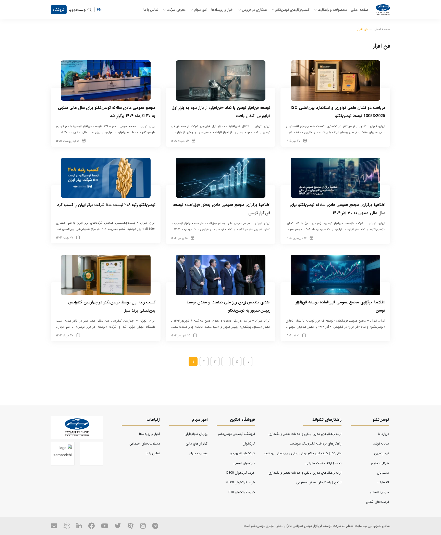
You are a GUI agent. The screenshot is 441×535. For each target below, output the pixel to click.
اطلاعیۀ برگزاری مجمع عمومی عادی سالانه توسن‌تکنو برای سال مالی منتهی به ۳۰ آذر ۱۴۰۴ (337, 209)
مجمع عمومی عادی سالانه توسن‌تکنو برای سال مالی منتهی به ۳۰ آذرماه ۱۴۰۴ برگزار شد (106, 112)
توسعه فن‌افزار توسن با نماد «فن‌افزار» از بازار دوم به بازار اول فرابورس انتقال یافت (221, 112)
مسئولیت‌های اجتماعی (144, 443)
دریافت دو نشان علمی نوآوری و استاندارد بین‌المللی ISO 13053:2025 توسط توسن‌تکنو (338, 112)
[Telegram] (155, 526)
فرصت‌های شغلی (377, 502)
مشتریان (383, 472)
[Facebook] (91, 526)
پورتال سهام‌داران (196, 434)
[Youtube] (104, 526)
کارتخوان (249, 443)
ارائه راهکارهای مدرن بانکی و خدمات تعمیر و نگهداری (304, 434)
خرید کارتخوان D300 (240, 472)
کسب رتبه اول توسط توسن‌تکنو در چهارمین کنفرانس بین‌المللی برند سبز (111, 306)
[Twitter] (118, 526)
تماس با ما (150, 10)
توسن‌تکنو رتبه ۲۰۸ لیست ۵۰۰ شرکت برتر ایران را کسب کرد (106, 205)
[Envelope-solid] (54, 526)
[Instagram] (143, 526)
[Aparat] (130, 526)
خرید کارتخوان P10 (241, 492)
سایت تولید (381, 443)
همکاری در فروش (254, 10)
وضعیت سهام (198, 453)
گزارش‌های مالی (196, 443)
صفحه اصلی (360, 10)
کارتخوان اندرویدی (242, 453)
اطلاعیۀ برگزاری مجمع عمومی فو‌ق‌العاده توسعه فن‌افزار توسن (340, 306)
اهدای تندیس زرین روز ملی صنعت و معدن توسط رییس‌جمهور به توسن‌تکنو (228, 306)
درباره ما (383, 434)
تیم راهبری (381, 453)
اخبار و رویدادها (222, 10)
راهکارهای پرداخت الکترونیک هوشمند (315, 443)
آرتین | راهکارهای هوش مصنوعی (318, 482)
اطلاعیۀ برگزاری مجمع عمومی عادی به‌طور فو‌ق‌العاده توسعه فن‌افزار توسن (221, 209)
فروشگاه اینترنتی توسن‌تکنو (236, 434)
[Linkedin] (79, 526)
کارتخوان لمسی (244, 463)
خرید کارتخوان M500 (240, 482)
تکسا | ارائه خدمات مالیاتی (323, 463)
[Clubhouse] (67, 526)
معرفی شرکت (176, 10)
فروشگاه (58, 10)
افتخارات (383, 482)
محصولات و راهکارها (332, 10)
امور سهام (200, 10)
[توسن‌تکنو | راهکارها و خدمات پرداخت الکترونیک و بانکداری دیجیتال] (383, 9)
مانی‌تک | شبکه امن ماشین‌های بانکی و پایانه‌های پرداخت (302, 453)
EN (99, 9)
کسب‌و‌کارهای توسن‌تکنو (292, 10)
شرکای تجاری (380, 463)
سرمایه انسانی (379, 492)
